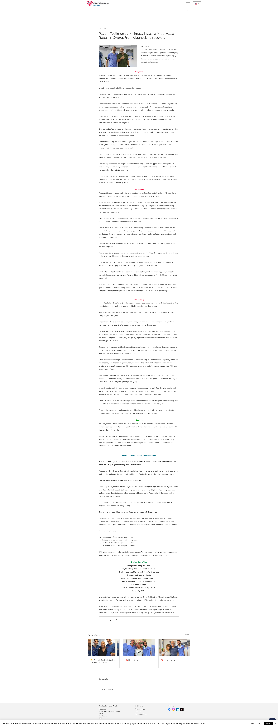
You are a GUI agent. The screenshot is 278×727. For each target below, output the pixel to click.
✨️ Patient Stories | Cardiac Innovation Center (103, 661)
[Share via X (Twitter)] (105, 620)
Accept (268, 723)
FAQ (100, 718)
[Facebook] (169, 709)
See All (187, 634)
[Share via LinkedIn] (110, 620)
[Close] (275, 723)
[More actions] (178, 28)
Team (101, 714)
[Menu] (188, 4)
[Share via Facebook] (100, 620)
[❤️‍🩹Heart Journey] (139, 647)
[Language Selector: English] (197, 3)
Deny (259, 723)
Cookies (202, 723)
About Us (102, 709)
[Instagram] (173, 709)
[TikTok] (182, 709)
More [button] (252, 723)
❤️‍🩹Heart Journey (133, 660)
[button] (187, 10)
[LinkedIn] (177, 709)
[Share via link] (116, 620)
